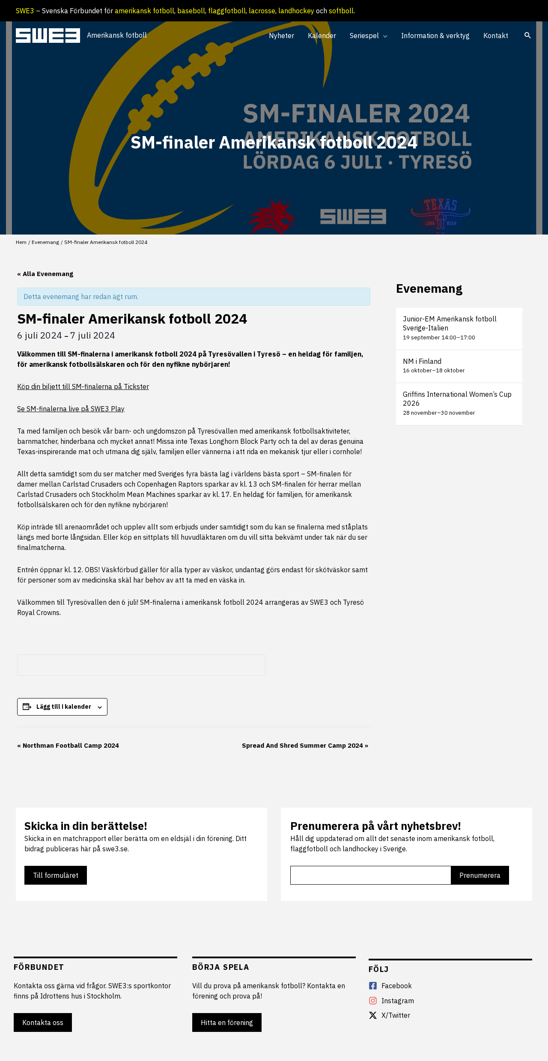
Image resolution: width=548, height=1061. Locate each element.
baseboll (191, 10)
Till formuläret (55, 875)
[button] (383, 35)
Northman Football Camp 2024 (68, 745)
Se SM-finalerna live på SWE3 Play (71, 408)
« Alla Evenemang (45, 274)
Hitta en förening (227, 1022)
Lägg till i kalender (63, 706)
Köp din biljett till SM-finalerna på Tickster (83, 386)
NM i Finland (422, 361)
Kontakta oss (42, 1022)
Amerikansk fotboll (117, 35)
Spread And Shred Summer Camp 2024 (305, 745)
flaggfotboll (227, 10)
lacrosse (262, 10)
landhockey (296, 10)
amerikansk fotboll (144, 10)
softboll (341, 10)
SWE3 (25, 10)
